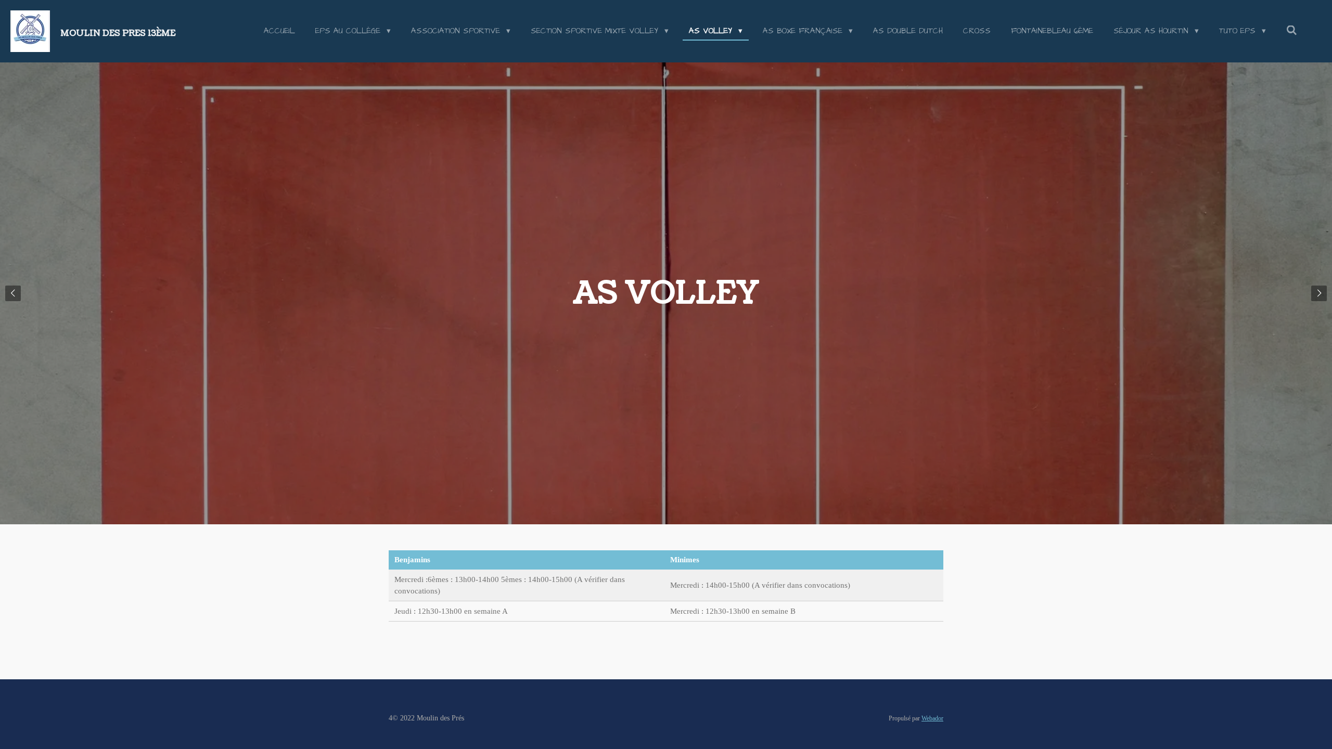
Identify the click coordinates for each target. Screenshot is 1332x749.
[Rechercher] (1291, 31)
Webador (932, 718)
